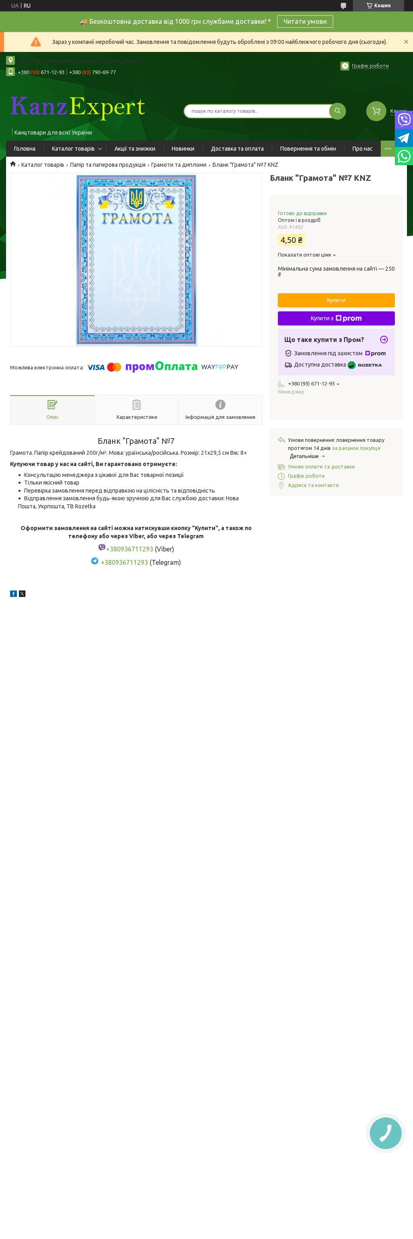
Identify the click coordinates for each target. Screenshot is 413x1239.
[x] (22, 595)
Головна (24, 148)
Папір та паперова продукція (108, 165)
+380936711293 (124, 562)
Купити (336, 300)
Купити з (322, 318)
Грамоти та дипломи (178, 165)
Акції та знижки (135, 148)
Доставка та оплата (237, 148)
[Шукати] (337, 111)
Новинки (183, 148)
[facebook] (13, 595)
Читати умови (305, 21)
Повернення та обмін (308, 148)
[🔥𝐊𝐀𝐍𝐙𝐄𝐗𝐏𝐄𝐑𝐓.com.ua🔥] (76, 106)
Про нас (363, 148)
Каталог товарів (73, 148)
